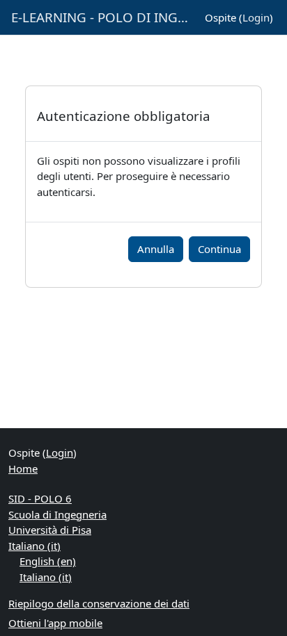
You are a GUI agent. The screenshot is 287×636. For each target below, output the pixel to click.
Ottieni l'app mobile (55, 623)
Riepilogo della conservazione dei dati (98, 603)
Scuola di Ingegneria (57, 514)
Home (23, 468)
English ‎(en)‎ (48, 561)
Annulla (155, 249)
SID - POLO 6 (40, 498)
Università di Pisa (49, 530)
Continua (219, 249)
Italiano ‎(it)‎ (34, 546)
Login (256, 17)
